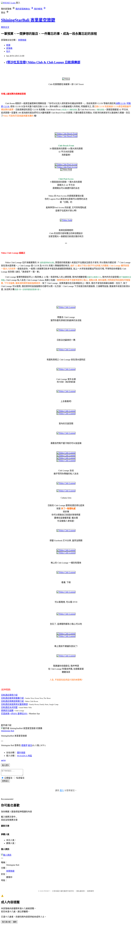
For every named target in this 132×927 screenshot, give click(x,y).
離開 (14, 922)
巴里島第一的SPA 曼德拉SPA (14, 713)
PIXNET (47, 891)
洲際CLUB (121, 103)
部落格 (9, 48)
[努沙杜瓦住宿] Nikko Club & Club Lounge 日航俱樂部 (43, 62)
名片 (8, 51)
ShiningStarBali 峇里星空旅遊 (28, 20)
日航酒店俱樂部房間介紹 (12, 701)
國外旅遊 (21, 752)
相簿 (8, 45)
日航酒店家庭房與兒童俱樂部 (14, 704)
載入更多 (5, 765)
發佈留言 (5, 781)
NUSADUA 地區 (24, 756)
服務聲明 (90, 891)
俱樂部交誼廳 (7, 710)
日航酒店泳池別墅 (9, 707)
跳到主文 (5, 27)
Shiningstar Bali (7, 731)
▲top (3, 760)
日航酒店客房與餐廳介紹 (12, 698)
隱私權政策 (80, 891)
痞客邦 (24, 745)
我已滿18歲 (6, 922)
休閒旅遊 (22, 40)
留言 (30, 745)
